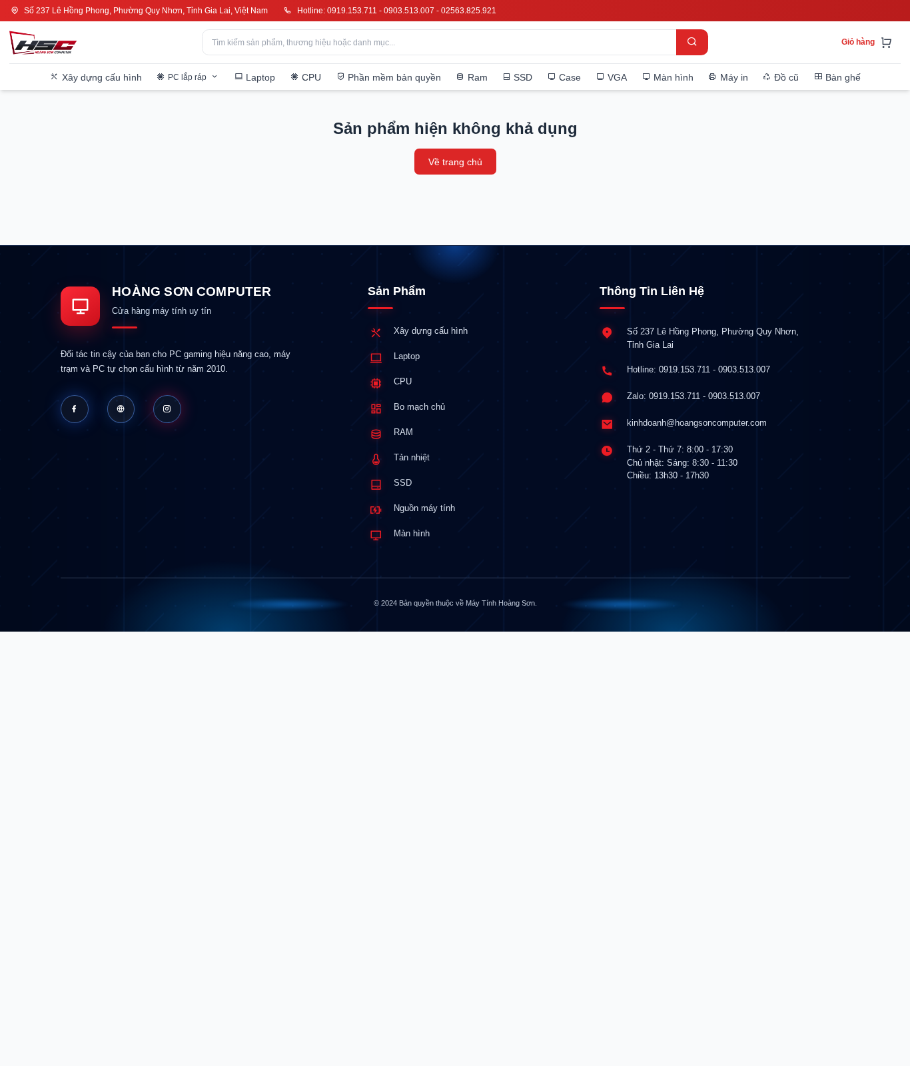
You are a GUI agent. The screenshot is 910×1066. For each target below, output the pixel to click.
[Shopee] (167, 409)
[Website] (121, 409)
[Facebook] (75, 409)
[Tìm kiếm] (692, 42)
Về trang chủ (455, 162)
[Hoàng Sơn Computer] (43, 42)
